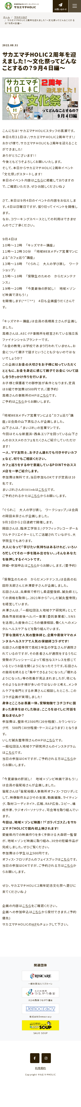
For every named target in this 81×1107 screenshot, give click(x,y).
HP (34, 924)
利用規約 (40, 1068)
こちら (38, 180)
